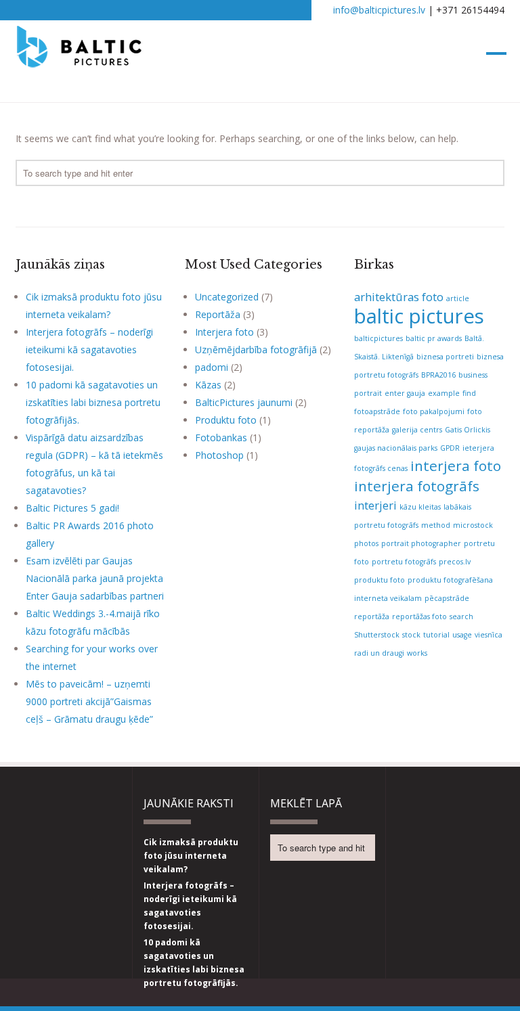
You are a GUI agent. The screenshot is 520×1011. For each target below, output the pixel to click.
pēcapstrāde (447, 598)
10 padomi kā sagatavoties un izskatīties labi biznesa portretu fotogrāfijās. (93, 402)
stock (411, 634)
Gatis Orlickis (467, 429)
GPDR (450, 448)
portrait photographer (421, 543)
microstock (473, 525)
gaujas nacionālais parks (395, 448)
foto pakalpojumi (433, 411)
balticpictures (378, 338)
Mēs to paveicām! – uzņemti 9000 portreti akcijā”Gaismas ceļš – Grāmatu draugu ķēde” (89, 701)
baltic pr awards (434, 338)
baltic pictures (419, 316)
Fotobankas (221, 437)
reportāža (371, 616)
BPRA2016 (438, 375)
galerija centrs (417, 429)
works (417, 653)
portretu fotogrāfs (404, 561)
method (435, 525)
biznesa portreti (445, 356)
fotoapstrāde (377, 411)
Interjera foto (224, 331)
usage (462, 634)
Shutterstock (376, 634)
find (469, 393)
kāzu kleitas (420, 507)
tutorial (436, 634)
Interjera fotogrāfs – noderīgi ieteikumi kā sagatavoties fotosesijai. (89, 349)
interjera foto (455, 465)
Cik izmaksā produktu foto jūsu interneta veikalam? (191, 855)
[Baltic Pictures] (80, 61)
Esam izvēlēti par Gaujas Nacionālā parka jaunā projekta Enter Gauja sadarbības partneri (95, 578)
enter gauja (405, 393)
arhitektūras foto (398, 297)
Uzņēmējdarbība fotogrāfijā (256, 349)
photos (366, 543)
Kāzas (208, 384)
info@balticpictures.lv (379, 9)
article (457, 298)
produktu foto (379, 580)
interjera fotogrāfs (416, 485)
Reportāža (217, 314)
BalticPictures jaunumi (243, 402)
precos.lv (455, 561)
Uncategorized (227, 296)
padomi (211, 367)
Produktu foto (226, 419)
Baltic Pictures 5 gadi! (72, 507)
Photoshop (219, 455)
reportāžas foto (419, 616)
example (444, 393)
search (461, 616)
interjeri (375, 505)
